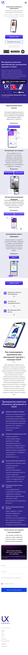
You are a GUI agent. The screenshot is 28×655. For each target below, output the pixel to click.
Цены (2, 637)
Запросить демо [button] (14, 36)
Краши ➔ (14, 257)
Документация (3, 638)
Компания (3, 635)
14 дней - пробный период (14, 45)
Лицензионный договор (5, 640)
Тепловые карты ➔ (8, 214)
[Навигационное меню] (26, 2)
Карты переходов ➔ (19, 214)
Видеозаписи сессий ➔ (14, 126)
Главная (2, 633)
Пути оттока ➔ (19, 172)
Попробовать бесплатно (14, 41)
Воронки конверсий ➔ (9, 172)
